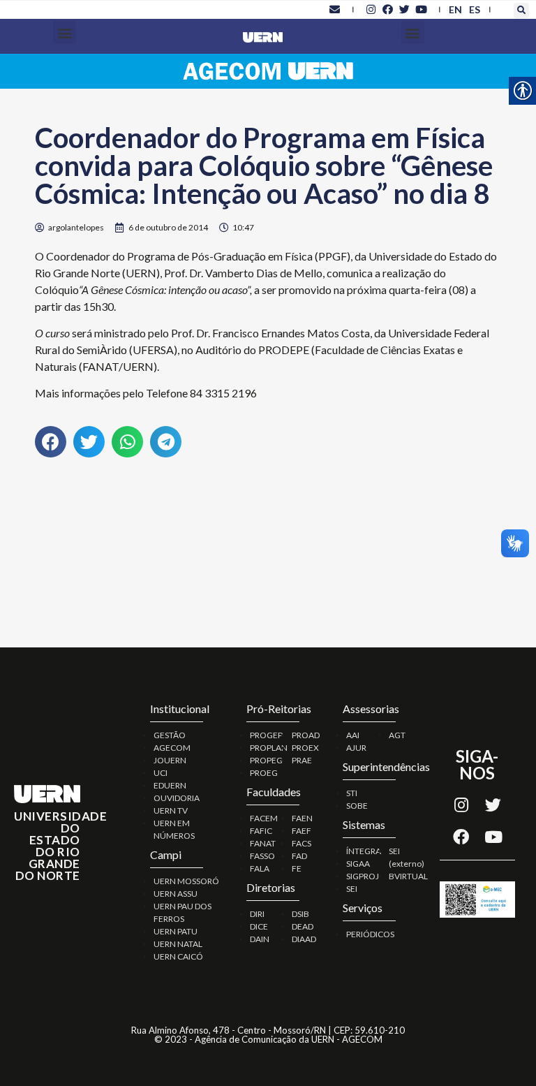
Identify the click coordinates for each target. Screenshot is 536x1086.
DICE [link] (259, 926)
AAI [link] (352, 735)
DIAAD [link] (304, 939)
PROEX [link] (305, 747)
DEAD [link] (302, 926)
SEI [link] (351, 888)
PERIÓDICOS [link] (370, 934)
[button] (521, 10)
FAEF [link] (301, 830)
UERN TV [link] (171, 810)
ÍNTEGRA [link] (363, 851)
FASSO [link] (262, 856)
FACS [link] (301, 843)
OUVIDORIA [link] (177, 798)
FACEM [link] (264, 818)
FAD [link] (299, 856)
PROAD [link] (306, 735)
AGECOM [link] (172, 747)
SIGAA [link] (358, 863)
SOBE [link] (357, 805)
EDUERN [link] (170, 785)
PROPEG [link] (266, 760)
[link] (335, 9)
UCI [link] (161, 773)
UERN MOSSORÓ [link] (186, 881)
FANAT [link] (263, 843)
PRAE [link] (302, 760)
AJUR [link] (356, 747)
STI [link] (351, 793)
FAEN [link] (302, 818)
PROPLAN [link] (269, 747)
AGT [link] (397, 735)
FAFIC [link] (261, 830)
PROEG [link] (264, 773)
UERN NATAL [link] (178, 944)
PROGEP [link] (266, 735)
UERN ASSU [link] (176, 893)
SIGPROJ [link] (362, 876)
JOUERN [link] (170, 760)
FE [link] (297, 868)
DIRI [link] (257, 914)
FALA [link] (259, 868)
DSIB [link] (300, 914)
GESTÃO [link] (170, 735)
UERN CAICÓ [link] (178, 956)
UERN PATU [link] (176, 931)
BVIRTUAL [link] (408, 876)
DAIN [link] (259, 939)
